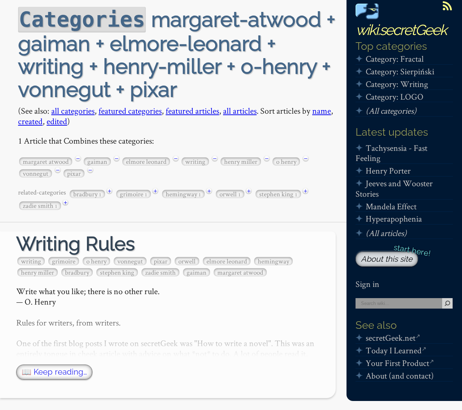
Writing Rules (75, 244)
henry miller (240, 161)
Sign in (367, 283)
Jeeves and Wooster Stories (394, 188)
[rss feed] (447, 6)
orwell (230, 194)
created (30, 121)
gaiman (97, 161)
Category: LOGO (394, 96)
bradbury (87, 194)
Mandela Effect (391, 206)
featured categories (130, 110)
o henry (286, 161)
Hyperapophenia (394, 218)
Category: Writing (397, 84)
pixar (74, 173)
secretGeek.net (390, 337)
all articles (240, 110)
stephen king (278, 194)
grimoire (133, 194)
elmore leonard (146, 161)
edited (57, 121)
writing (195, 161)
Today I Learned (394, 350)
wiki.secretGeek (401, 29)
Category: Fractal (395, 58)
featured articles (192, 110)
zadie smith (40, 205)
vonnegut (35, 173)
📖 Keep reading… (54, 371)
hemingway (183, 194)
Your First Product (397, 362)
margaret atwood (46, 161)
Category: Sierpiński (400, 71)
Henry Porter (388, 170)
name (321, 110)
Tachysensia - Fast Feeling (391, 153)
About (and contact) (400, 375)
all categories (73, 110)
